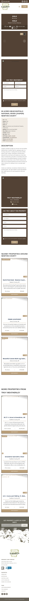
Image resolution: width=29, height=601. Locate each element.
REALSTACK (22, 599)
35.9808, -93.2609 (11, 135)
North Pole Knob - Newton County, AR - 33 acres (14, 280)
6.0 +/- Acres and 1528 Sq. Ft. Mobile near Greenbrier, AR (14, 496)
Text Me (15, 204)
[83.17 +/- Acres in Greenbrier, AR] (14, 405)
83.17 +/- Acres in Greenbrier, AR (14, 417)
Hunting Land (4, 578)
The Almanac (4, 589)
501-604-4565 (4, 565)
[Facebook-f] (22, 1)
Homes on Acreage (6, 582)
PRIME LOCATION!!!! (14, 319)
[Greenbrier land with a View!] (14, 445)
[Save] (21, 34)
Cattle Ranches (5, 580)
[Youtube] (27, 1)
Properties (4, 572)
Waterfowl (4, 576)
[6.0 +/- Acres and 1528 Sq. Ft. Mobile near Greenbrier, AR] (14, 484)
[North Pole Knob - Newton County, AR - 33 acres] (14, 268)
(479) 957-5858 (9, 139)
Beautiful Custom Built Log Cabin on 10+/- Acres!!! (14, 358)
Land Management (6, 587)
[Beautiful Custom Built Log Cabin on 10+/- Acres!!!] (14, 346)
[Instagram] (25, 1)
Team (2, 585)
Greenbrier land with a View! (14, 457)
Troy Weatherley (13, 137)
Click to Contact (9, 140)
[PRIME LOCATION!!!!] (14, 307)
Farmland (3, 574)
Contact (3, 591)
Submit (14, 104)
